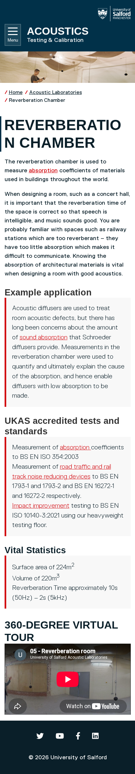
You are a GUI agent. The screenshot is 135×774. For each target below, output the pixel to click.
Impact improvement (40, 506)
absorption (43, 171)
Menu (13, 40)
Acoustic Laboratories (55, 92)
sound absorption (44, 337)
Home (16, 92)
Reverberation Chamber (37, 100)
